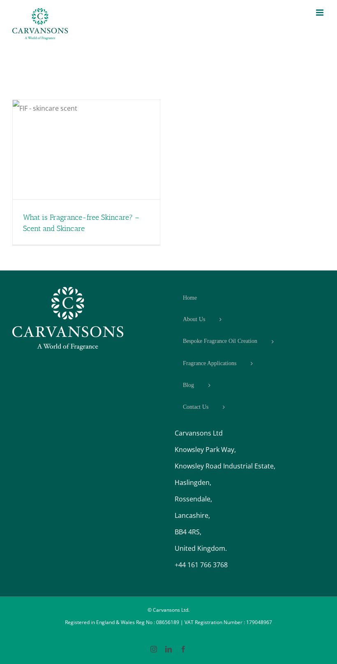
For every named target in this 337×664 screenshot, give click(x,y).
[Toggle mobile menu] (320, 12)
